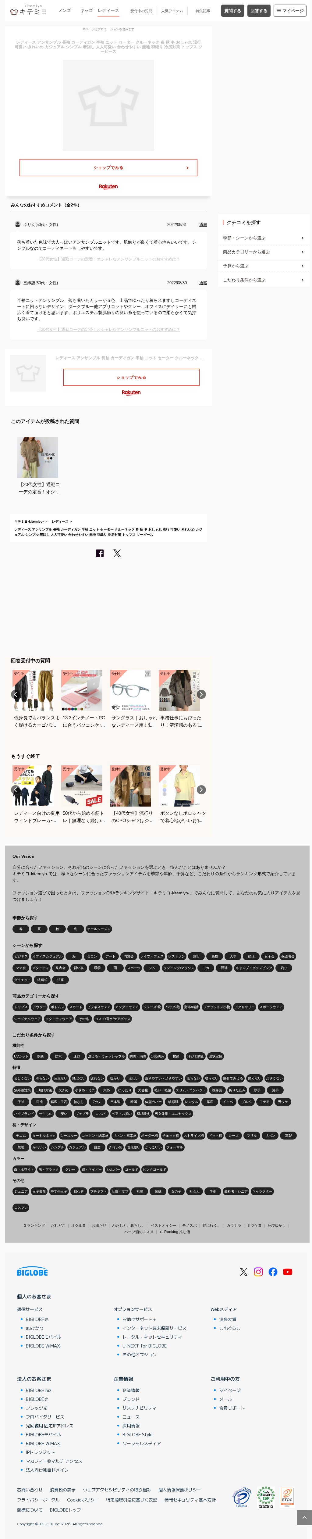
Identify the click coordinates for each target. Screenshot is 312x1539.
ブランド (131, 1399)
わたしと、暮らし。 (128, 1225)
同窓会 (129, 956)
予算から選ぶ (236, 265)
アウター (39, 1007)
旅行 (196, 956)
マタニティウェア (58, 1019)
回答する (259, 10)
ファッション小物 (216, 1007)
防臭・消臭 (137, 1056)
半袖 (21, 1102)
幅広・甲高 (59, 1102)
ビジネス (21, 956)
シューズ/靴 (152, 1007)
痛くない (254, 1078)
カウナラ (234, 1225)
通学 (97, 968)
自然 (97, 1147)
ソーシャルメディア (141, 1443)
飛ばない (79, 1078)
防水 (58, 1056)
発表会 (60, 968)
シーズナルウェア (27, 1019)
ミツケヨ (254, 1225)
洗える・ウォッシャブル (106, 1056)
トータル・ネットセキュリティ (152, 1337)
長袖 (39, 1102)
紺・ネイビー (92, 1169)
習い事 (79, 968)
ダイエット (22, 980)
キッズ (86, 10)
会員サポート (232, 1408)
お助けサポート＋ (139, 1319)
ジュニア (21, 1191)
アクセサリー (245, 1007)
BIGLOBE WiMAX (43, 1346)
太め (106, 1090)
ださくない (274, 1078)
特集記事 (203, 11)
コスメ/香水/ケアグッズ (112, 1019)
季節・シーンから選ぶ (244, 237)
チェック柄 (170, 1135)
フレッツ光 (36, 1408)
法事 (60, 980)
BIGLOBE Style (137, 1434)
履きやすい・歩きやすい (163, 1078)
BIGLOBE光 (37, 1319)
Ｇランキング (34, 1225)
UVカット (21, 1056)
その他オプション (139, 1354)
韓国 (133, 1102)
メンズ (64, 10)
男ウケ (283, 1102)
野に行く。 (212, 1225)
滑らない (42, 1078)
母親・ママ (120, 1191)
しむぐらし (230, 1328)
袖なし (79, 1102)
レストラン (176, 956)
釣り (284, 968)
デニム (21, 1135)
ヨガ (206, 968)
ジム (152, 968)
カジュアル (77, 1147)
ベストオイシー (163, 1225)
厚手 (257, 1090)
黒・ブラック (49, 1169)
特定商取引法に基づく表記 (131, 1500)
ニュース (131, 1417)
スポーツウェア (271, 1007)
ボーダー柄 (149, 1135)
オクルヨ (78, 1225)
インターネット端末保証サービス (154, 1328)
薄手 (275, 1090)
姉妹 (158, 1191)
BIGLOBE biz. (39, 1390)
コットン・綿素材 (95, 1135)
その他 (84, 1019)
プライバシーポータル (38, 1500)
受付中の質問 (141, 11)
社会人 (195, 1191)
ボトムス (57, 1007)
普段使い (133, 1147)
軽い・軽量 (162, 1090)
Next (201, 694)
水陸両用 (158, 1056)
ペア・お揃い (122, 1113)
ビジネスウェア (99, 1007)
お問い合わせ (30, 1490)
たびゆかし (277, 1225)
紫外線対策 (22, 1090)
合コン (92, 956)
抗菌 (176, 1056)
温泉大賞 (227, 1319)
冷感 (40, 1056)
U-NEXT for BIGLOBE (144, 1346)
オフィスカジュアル (47, 956)
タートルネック (44, 1135)
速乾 (76, 1056)
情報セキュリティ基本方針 (190, 1500)
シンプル (57, 1147)
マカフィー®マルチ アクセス (54, 1461)
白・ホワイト (24, 1169)
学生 (213, 1191)
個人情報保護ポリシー (179, 1490)
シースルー (68, 1135)
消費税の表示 (63, 1490)
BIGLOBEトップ (65, 1510)
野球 (224, 968)
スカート (76, 1007)
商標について (30, 1510)
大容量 (143, 1090)
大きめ (63, 1090)
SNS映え (143, 1113)
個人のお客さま (34, 1296)
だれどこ (58, 1225)
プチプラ (82, 1113)
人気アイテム (172, 11)
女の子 (176, 1191)
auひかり (35, 1328)
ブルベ (246, 1102)
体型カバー (153, 1102)
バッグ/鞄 (172, 1007)
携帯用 (217, 1090)
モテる (265, 1102)
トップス (21, 1007)
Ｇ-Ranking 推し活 (174, 1232)
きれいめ (115, 1147)
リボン (270, 1135)
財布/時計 (191, 1007)
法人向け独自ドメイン (47, 1470)
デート (110, 956)
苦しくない (22, 1078)
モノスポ (189, 1225)
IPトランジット (40, 1452)
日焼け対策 (43, 1090)
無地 (21, 1147)
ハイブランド (24, 1113)
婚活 (251, 956)
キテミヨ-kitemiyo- (29, 521)
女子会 (269, 956)
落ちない (193, 1078)
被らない (211, 1078)
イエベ (228, 1102)
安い (64, 1113)
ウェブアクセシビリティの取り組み (117, 1490)
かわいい (39, 1147)
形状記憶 (215, 1056)
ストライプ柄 (194, 1135)
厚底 (210, 1102)
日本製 (115, 1102)
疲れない (97, 1078)
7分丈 (97, 1102)
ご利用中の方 (225, 1378)
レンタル (191, 1102)
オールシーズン (99, 929)
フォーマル (174, 1147)
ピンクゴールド (154, 1169)
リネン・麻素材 (124, 1135)
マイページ (293, 10)
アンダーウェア (127, 1007)
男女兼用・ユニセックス (173, 1113)
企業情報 (123, 1378)
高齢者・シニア (236, 1191)
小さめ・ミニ (85, 1090)
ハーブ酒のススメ (139, 1232)
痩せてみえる (233, 1078)
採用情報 (131, 1426)
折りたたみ (237, 1090)
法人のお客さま (34, 1378)
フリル (252, 1135)
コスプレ (21, 1207)
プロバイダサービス (45, 1417)
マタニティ (40, 968)
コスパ (100, 1113)
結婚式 (42, 980)
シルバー (113, 1169)
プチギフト (98, 1191)
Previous (15, 694)
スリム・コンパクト (191, 1090)
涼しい (134, 1078)
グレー (70, 1169)
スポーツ (133, 968)
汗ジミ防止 (195, 1056)
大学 (233, 956)
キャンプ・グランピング (254, 968)
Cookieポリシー (83, 1500)
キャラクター (262, 1191)
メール (225, 1399)
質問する (232, 10)
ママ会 (21, 968)
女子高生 (39, 1191)
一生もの (45, 1113)
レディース (108, 10)
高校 (214, 956)
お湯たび (99, 1225)
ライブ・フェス (152, 956)
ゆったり (125, 1090)
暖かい (115, 1078)
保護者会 (288, 956)
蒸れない (60, 1078)
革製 (288, 1135)
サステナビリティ (139, 1408)
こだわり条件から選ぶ (244, 279)
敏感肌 (173, 1102)
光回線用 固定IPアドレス (49, 1426)
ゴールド (131, 1169)
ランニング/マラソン (178, 968)
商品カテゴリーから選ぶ (246, 251)
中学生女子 (59, 1191)
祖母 (139, 1191)
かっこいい (153, 1147)
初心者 (79, 1191)
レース (234, 1135)
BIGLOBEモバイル (43, 1337)
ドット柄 (215, 1135)
